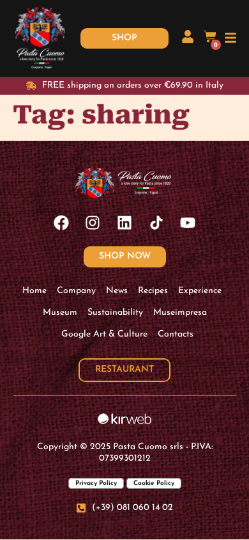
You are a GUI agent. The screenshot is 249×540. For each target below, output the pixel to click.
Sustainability (115, 312)
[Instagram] (93, 223)
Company (76, 291)
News (117, 291)
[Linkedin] (124, 223)
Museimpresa (180, 312)
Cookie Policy (153, 483)
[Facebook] (61, 223)
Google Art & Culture (104, 334)
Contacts (175, 334)
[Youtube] (188, 223)
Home (34, 291)
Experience (200, 291)
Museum (60, 312)
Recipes (153, 291)
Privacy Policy (96, 483)
